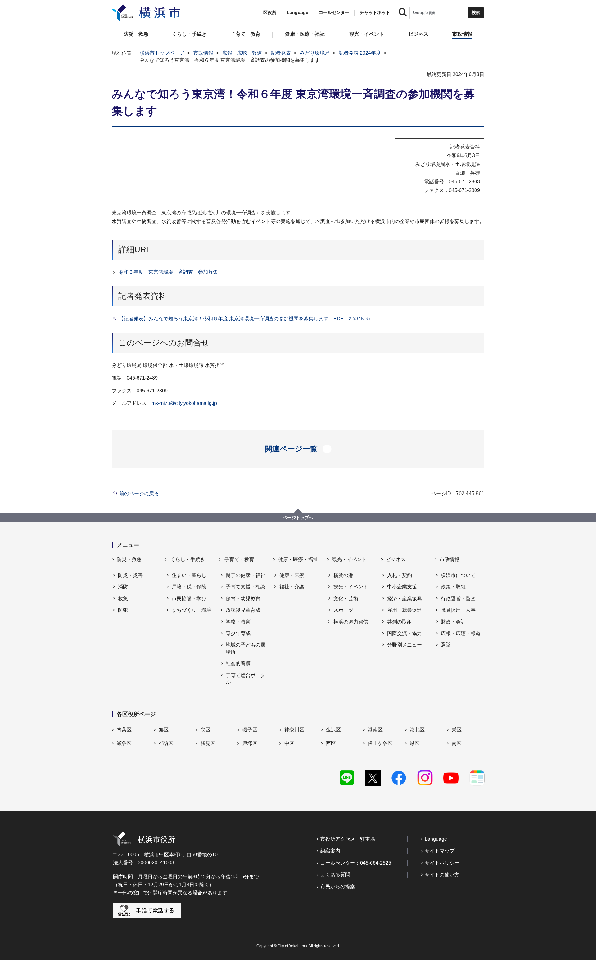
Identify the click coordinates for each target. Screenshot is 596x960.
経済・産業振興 (404, 598)
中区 (289, 743)
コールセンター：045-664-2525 (355, 863)
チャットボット (375, 12)
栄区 (457, 729)
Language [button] (297, 12)
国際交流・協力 (404, 633)
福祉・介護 (291, 586)
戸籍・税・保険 (189, 586)
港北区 (417, 729)
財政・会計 (453, 621)
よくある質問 (335, 874)
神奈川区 (294, 729)
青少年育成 (238, 633)
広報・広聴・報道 (242, 53)
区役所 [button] (269, 12)
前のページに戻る (139, 493)
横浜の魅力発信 (350, 621)
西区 (331, 743)
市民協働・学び (189, 598)
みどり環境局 (315, 53)
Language (436, 839)
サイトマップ (439, 850)
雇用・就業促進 (404, 610)
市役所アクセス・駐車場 (347, 839)
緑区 (415, 743)
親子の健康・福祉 (245, 575)
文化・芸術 (345, 598)
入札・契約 (399, 575)
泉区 (205, 729)
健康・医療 (291, 575)
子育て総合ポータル (245, 679)
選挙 (446, 644)
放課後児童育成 (243, 610)
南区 (457, 743)
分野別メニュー (404, 644)
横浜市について (458, 575)
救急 (123, 598)
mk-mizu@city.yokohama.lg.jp (184, 403)
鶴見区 (208, 743)
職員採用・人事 (458, 610)
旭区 (164, 729)
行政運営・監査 (458, 598)
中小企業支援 (402, 586)
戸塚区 (249, 743)
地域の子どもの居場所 (245, 648)
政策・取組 (453, 586)
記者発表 (281, 53)
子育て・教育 (239, 559)
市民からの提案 (337, 886)
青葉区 (124, 729)
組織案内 (330, 850)
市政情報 (203, 53)
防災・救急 (129, 559)
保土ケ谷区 (380, 743)
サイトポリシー (442, 863)
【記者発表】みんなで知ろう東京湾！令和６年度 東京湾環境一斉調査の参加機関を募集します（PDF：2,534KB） (246, 318)
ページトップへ (298, 517)
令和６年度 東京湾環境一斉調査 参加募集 (168, 272)
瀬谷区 (124, 743)
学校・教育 (238, 621)
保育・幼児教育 (243, 598)
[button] (298, 448)
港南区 (375, 729)
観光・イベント (349, 559)
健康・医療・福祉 (298, 559)
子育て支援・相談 (245, 586)
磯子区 (249, 729)
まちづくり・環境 (191, 610)
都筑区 (166, 743)
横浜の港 (343, 575)
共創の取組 (399, 621)
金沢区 (333, 729)
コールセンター (334, 12)
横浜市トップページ (162, 53)
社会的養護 (238, 663)
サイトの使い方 (442, 874)
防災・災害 (130, 575)
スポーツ (343, 610)
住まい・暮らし (189, 575)
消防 (123, 586)
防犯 (123, 610)
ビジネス (396, 559)
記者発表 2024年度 (360, 53)
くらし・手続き (187, 559)
